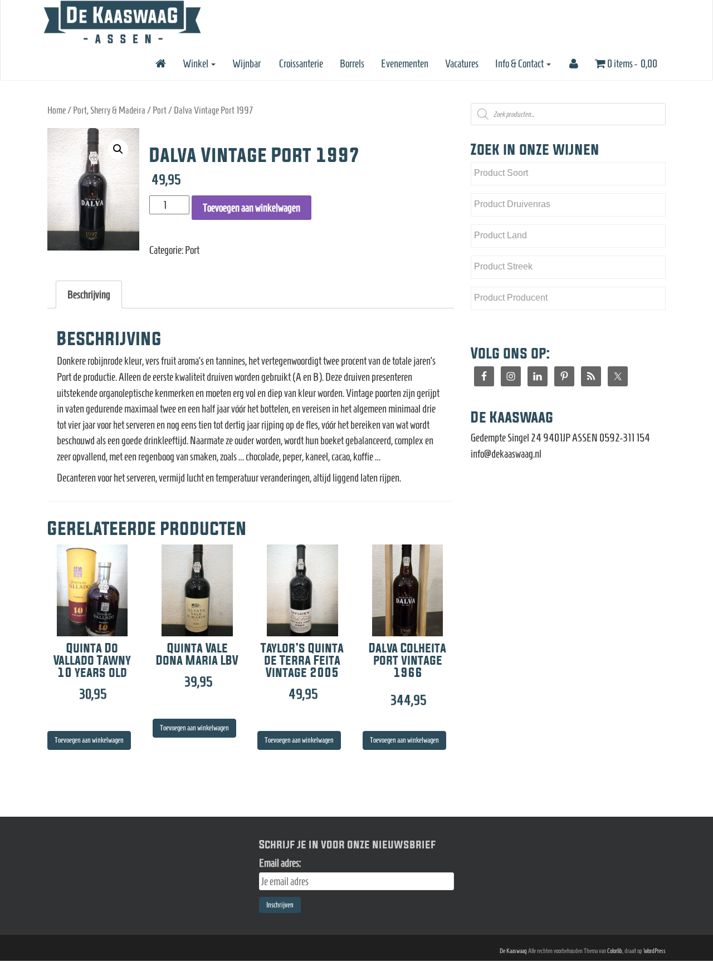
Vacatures (461, 63)
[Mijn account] (573, 63)
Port (160, 110)
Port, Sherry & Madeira (109, 110)
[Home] (159, 63)
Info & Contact (520, 63)
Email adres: (280, 863)
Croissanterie (300, 63)
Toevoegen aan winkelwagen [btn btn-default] (89, 740)
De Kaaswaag (513, 950)
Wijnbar (246, 63)
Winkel (196, 63)
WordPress (654, 950)
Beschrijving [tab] (88, 294)
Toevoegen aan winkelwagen (251, 208)
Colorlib (614, 950)
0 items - (631, 63)
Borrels (352, 63)
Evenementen (404, 63)
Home (56, 110)
